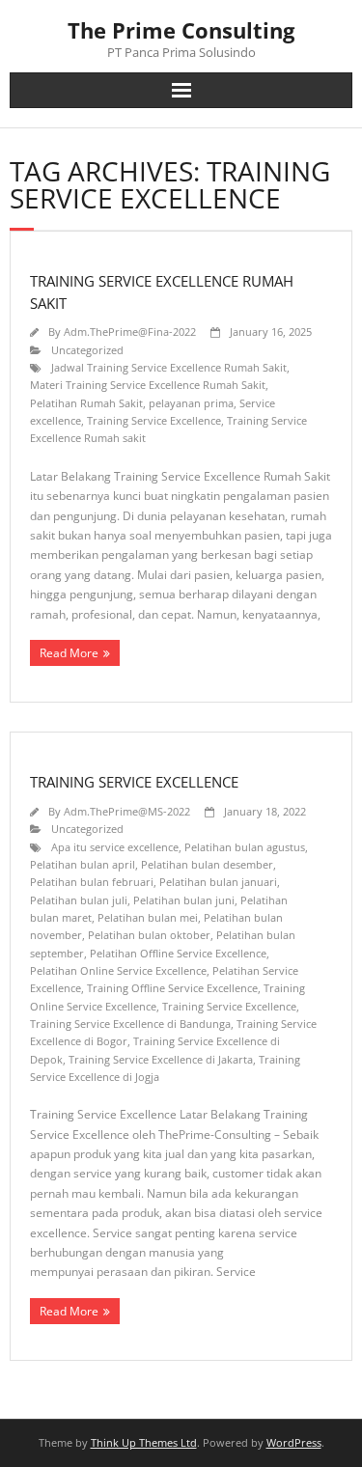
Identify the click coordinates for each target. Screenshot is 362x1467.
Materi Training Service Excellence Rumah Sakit (147, 384)
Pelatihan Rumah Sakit (86, 403)
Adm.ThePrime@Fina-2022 (130, 331)
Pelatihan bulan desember (207, 864)
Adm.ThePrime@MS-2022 (127, 811)
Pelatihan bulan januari (218, 881)
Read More (69, 653)
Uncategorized (87, 350)
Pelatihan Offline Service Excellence (178, 953)
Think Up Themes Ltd (144, 1442)
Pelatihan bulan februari (91, 881)
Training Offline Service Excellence (172, 988)
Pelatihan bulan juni (184, 900)
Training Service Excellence (154, 420)
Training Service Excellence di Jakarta (161, 1059)
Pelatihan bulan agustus (244, 847)
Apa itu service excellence (115, 847)
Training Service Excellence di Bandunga (130, 1023)
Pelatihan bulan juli (78, 900)
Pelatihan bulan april (82, 864)
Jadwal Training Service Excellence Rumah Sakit (169, 367)
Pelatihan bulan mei (147, 917)
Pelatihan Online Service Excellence (118, 970)
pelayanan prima (191, 403)
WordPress (293, 1442)
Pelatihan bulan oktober (149, 934)
